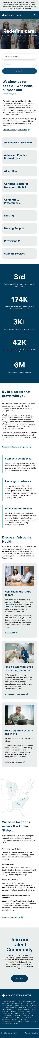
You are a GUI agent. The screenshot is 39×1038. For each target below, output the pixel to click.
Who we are (10, 632)
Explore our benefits (13, 762)
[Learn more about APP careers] (19, 157)
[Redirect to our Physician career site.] (19, 241)
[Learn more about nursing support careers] (19, 228)
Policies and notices (31, 1033)
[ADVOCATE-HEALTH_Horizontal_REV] (11, 15)
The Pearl (9, 606)
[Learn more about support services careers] (19, 253)
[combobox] (19, 56)
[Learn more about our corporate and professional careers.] (19, 201)
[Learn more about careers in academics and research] (19, 142)
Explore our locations (11, 917)
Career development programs (15, 446)
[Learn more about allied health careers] (19, 171)
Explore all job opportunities (15, 129)
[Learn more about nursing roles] (19, 215)
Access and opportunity (15, 694)
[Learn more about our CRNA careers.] (19, 185)
